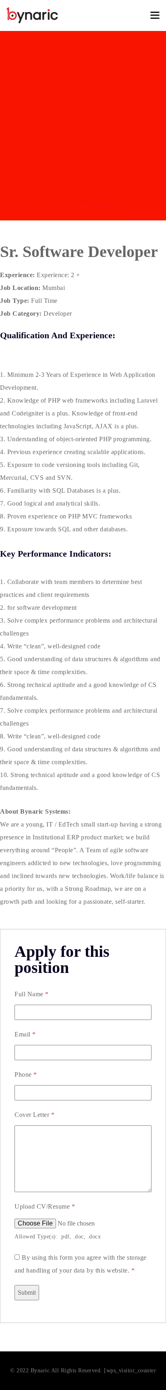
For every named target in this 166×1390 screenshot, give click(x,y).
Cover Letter (34, 1114)
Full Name (32, 994)
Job (40, 206)
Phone (26, 1074)
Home (14, 206)
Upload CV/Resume (45, 1206)
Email (25, 1034)
